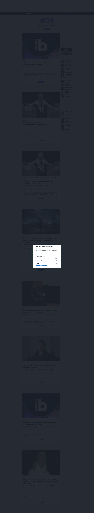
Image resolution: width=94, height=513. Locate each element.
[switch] (56, 258)
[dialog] (47, 256)
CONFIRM (41, 265)
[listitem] (47, 256)
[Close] (59, 246)
